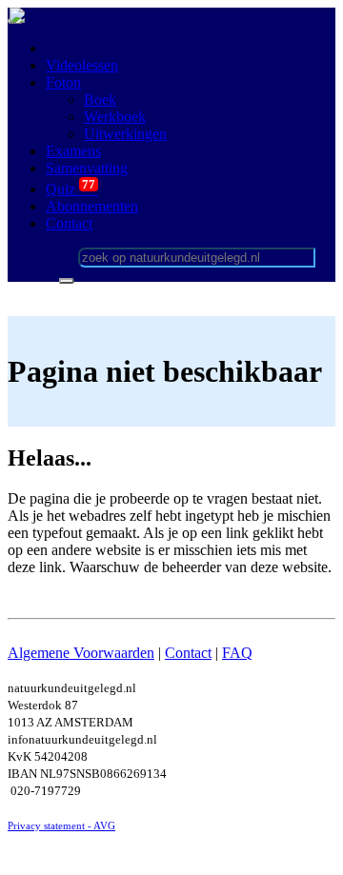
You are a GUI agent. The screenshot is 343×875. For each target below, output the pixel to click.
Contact (188, 653)
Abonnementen (92, 206)
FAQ (237, 653)
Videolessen (82, 65)
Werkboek (115, 117)
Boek (100, 99)
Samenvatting (87, 168)
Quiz (72, 189)
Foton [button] (63, 82)
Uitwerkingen (125, 134)
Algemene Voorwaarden (81, 653)
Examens (73, 151)
